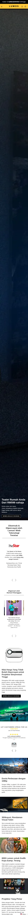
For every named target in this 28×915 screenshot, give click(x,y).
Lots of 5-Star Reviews (14, 730)
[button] (13, 751)
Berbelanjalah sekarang (11, 516)
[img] (14, 729)
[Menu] (1, 6)
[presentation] (12, 580)
